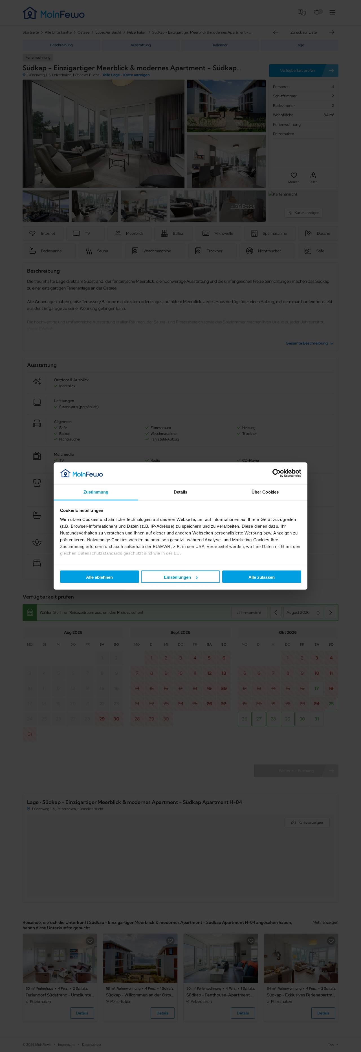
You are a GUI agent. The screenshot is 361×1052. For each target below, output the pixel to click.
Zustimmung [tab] (96, 491)
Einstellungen (177, 577)
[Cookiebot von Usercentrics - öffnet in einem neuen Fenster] (276, 473)
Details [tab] (181, 491)
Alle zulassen (261, 577)
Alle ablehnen (99, 577)
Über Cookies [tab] (265, 491)
